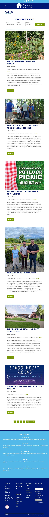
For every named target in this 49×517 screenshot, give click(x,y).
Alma (17, 506)
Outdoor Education (20, 69)
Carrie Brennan (30, 133)
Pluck (42, 514)
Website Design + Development (34, 514)
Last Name (27, 22)
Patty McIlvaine (29, 199)
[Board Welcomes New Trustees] (24, 249)
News (15, 69)
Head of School (17, 133)
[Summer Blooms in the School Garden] (24, 45)
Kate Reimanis (36, 69)
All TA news (39, 493)
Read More (10, 90)
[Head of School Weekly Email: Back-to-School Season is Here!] (24, 111)
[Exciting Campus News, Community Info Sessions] (24, 316)
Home (6, 13)
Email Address (38, 487)
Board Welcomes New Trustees (21, 273)
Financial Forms (29, 492)
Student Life (30, 69)
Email (7, 22)
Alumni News (16, 278)
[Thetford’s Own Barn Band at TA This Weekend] (24, 375)
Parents (25, 69)
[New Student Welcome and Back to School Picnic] (24, 175)
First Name (18, 22)
